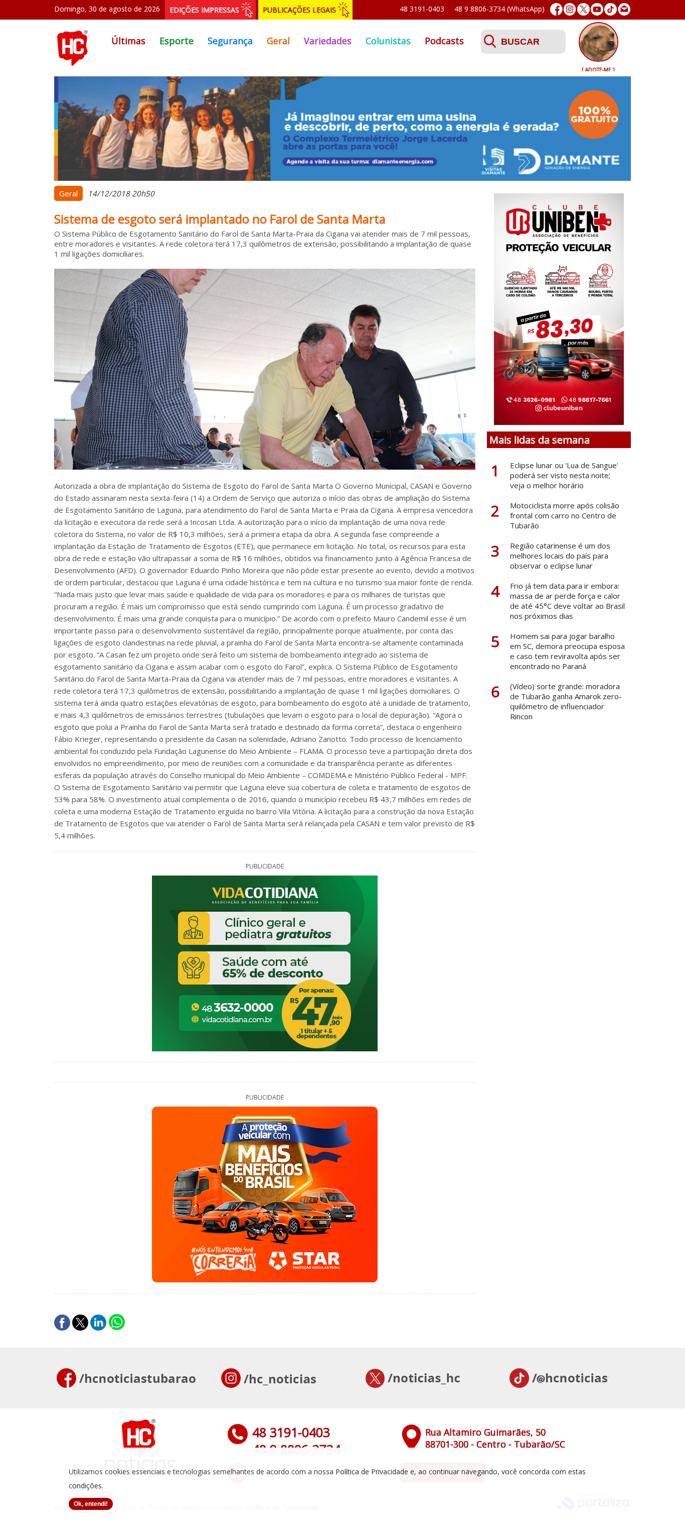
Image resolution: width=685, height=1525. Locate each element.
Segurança (230, 41)
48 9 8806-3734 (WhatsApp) (499, 9)
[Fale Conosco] (624, 9)
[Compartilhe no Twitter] (80, 1323)
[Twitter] (583, 9)
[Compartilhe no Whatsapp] (116, 1323)
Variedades (328, 41)
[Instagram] (570, 9)
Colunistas (388, 41)
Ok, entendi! (91, 1503)
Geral (278, 41)
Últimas (128, 41)
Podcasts (444, 41)
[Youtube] (597, 9)
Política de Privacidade (371, 1471)
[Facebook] (556, 9)
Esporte (176, 41)
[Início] (72, 63)
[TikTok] (610, 9)
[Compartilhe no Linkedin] (98, 1323)
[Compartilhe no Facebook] (62, 1323)
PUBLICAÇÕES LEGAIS (299, 10)
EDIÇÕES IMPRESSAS (204, 10)
